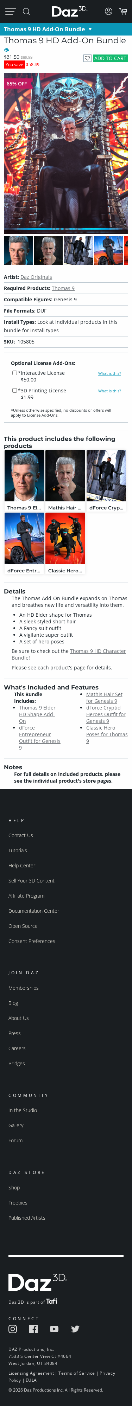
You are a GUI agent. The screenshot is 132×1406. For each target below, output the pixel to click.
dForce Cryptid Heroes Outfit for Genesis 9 (106, 714)
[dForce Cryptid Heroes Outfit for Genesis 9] (106, 476)
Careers (17, 1048)
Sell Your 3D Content (31, 880)
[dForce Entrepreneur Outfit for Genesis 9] (24, 538)
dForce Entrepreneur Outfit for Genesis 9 (40, 737)
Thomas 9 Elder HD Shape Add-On (37, 714)
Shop (14, 1187)
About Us (18, 1018)
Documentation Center (33, 910)
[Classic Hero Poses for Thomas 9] (65, 538)
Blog (13, 1003)
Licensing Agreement (31, 1373)
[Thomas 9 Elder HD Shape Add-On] (24, 476)
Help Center (21, 865)
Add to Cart (110, 58)
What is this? (109, 373)
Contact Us (20, 835)
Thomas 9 (63, 288)
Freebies (17, 1202)
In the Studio (22, 1110)
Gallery (15, 1125)
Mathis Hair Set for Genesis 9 (104, 697)
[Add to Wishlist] (87, 58)
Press (14, 1033)
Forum (15, 1140)
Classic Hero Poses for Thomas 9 (107, 734)
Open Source (23, 926)
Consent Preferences (31, 941)
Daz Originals (36, 277)
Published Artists (26, 1217)
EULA (31, 1380)
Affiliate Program (26, 895)
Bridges (16, 1063)
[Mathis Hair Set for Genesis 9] (65, 476)
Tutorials (17, 850)
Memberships (23, 987)
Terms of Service (76, 1373)
